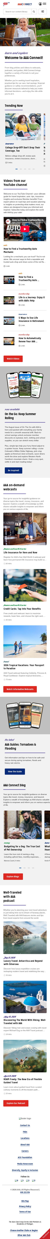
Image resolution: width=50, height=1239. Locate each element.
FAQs (25, 1131)
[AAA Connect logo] (25, 4)
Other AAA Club (24, 1235)
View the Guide (15, 771)
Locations (25, 1138)
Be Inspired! (13, 470)
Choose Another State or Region (24, 1230)
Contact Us (25, 1125)
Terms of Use (25, 1211)
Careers (25, 1151)
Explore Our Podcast (16, 1103)
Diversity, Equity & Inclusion (25, 1170)
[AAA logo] (6, 4)
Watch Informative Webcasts (20, 689)
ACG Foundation (25, 1157)
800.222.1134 (25, 1192)
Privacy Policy (25, 1206)
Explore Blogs (13, 876)
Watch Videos (13, 358)
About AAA (25, 1144)
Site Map (25, 1201)
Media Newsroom (25, 1163)
